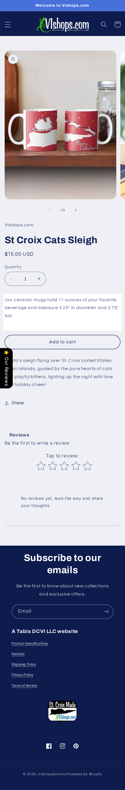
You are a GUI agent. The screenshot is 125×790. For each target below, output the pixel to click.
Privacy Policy (22, 675)
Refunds (18, 654)
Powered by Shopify (84, 774)
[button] (7, 24)
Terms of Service (25, 685)
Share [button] (18, 403)
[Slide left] (49, 210)
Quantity (13, 267)
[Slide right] (75, 210)
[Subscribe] (106, 612)
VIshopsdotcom (52, 774)
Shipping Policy (24, 664)
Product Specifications (30, 643)
